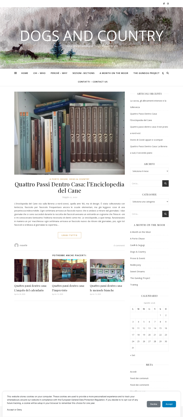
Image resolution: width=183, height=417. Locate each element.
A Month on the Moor (114, 73)
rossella (23, 245)
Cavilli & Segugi (137, 245)
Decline (153, 404)
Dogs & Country (79, 179)
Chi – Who (39, 73)
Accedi (133, 371)
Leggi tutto (69, 235)
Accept (169, 404)
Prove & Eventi (137, 258)
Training (134, 284)
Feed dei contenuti (139, 378)
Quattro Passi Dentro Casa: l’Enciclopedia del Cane (70, 187)
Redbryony (135, 264)
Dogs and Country (91, 35)
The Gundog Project (146, 73)
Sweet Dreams (137, 271)
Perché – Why (59, 73)
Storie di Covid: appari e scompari (146, 139)
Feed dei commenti (139, 384)
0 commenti (119, 245)
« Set (132, 355)
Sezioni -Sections (83, 73)
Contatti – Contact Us (93, 81)
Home (24, 73)
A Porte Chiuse (59, 179)
